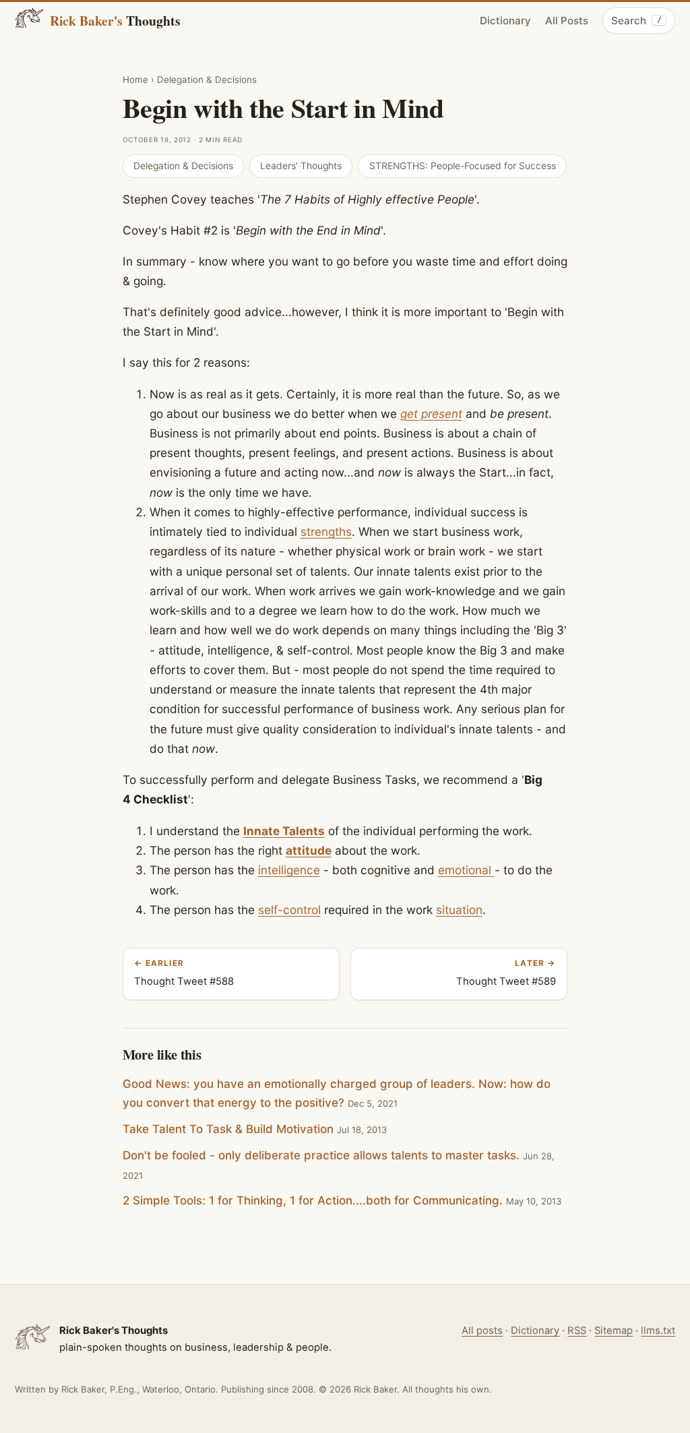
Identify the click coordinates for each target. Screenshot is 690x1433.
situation (459, 910)
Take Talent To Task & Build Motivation (228, 1129)
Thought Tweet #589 (506, 972)
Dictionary (505, 20)
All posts (482, 1330)
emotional (466, 870)
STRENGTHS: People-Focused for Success (462, 165)
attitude (309, 850)
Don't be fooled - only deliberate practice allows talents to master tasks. (321, 1155)
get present (431, 413)
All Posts (566, 20)
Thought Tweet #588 (184, 972)
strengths (326, 531)
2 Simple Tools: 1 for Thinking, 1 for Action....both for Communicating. (313, 1200)
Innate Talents (284, 831)
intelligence (289, 870)
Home (135, 79)
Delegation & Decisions (207, 79)
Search (636, 20)
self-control (289, 910)
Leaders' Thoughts (301, 165)
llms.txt (658, 1330)
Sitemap (613, 1330)
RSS (576, 1330)
